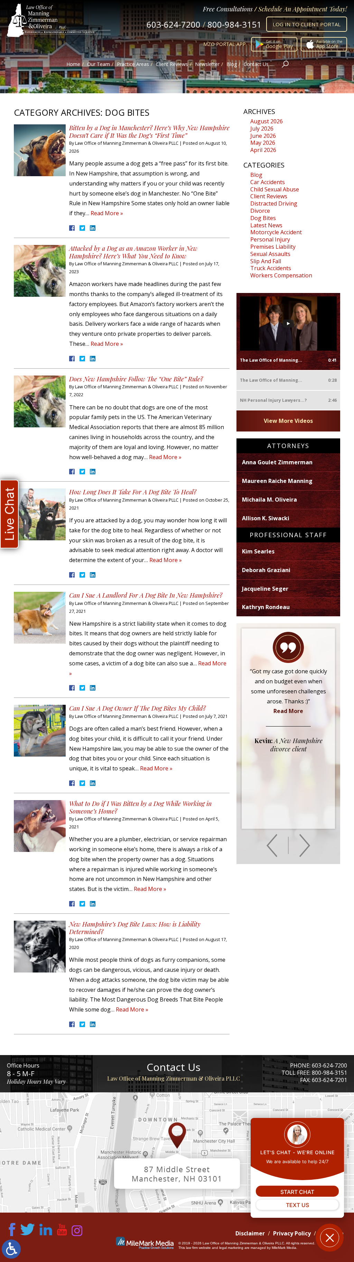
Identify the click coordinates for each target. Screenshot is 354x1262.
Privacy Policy (292, 1233)
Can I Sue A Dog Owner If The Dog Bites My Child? (137, 708)
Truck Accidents (270, 268)
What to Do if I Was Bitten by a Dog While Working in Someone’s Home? (140, 807)
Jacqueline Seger (265, 588)
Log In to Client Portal (307, 24)
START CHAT (297, 1191)
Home (73, 64)
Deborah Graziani (266, 570)
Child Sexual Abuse (274, 189)
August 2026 (266, 121)
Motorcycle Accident (276, 232)
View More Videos (288, 421)
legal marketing (231, 1248)
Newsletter (207, 64)
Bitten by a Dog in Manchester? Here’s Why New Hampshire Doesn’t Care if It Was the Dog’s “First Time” (149, 132)
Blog (231, 64)
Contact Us (256, 64)
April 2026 (263, 150)
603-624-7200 (174, 24)
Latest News (266, 225)
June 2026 (263, 136)
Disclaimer (250, 1233)
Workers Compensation (281, 275)
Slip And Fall (265, 261)
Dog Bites (263, 218)
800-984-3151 (234, 24)
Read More (288, 711)
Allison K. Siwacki (265, 518)
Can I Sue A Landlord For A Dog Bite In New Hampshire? (145, 595)
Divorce (260, 211)
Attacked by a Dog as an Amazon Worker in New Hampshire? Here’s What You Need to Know (133, 252)
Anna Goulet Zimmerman (277, 462)
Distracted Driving (273, 203)
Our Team (98, 64)
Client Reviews (172, 64)
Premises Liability (273, 246)
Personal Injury (270, 239)
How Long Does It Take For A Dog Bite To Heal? (132, 492)
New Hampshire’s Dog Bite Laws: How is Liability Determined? (135, 928)
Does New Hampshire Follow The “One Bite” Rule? (136, 379)
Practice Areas (133, 64)
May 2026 (262, 142)
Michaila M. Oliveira (269, 499)
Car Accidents (267, 182)
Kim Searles (258, 551)
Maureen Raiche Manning (277, 481)
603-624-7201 (329, 1080)
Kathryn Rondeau (266, 607)
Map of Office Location (177, 1152)
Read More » (107, 213)
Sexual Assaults (270, 254)
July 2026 (261, 128)
